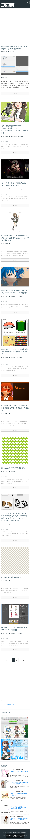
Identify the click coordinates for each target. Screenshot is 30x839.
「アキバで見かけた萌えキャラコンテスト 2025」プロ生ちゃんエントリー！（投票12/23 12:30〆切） (19, 807)
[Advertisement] (15, 24)
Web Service (4, 359)
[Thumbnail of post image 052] (15, 276)
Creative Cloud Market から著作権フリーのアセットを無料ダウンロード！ (14, 351)
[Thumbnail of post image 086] (15, 392)
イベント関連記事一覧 (8, 705)
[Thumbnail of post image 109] (15, 502)
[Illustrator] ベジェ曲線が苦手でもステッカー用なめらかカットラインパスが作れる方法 (15, 237)
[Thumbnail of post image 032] (15, 66)
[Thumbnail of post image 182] (15, 332)
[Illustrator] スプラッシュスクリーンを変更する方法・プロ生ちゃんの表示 (15, 407)
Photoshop (19, 189)
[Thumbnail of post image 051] (15, 614)
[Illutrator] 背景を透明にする (12, 577)
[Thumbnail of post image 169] (15, 112)
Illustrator (12, 51)
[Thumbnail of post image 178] (15, 450)
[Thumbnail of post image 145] (15, 222)
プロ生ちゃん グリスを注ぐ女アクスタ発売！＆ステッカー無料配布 (19, 819)
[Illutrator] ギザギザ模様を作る (13, 468)
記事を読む (15, 93)
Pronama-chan (20, 413)
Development (14, 136)
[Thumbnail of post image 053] (15, 169)
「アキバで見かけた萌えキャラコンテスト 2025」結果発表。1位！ (19, 783)
